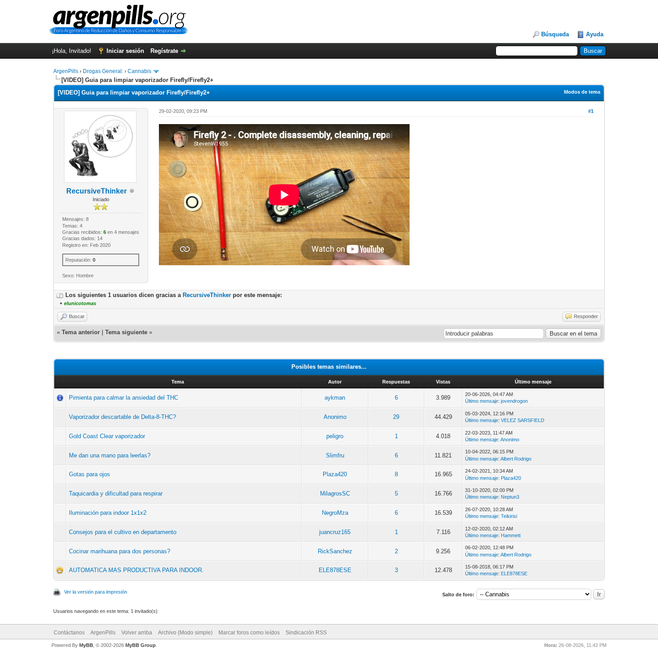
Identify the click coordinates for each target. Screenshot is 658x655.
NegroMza (335, 512)
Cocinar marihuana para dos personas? (119, 551)
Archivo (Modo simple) (185, 632)
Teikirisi (509, 516)
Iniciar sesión (125, 50)
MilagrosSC (335, 493)
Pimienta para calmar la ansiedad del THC (123, 397)
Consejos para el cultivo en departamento (122, 532)
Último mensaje (481, 401)
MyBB (86, 645)
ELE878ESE (335, 570)
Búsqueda (555, 34)
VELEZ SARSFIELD (522, 420)
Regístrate (164, 50)
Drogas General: (103, 71)
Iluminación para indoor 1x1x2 (107, 512)
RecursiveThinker (96, 191)
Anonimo (335, 417)
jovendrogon (514, 401)
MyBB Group (140, 645)
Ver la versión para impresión (95, 592)
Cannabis (139, 71)
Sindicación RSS (306, 632)
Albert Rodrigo (515, 458)
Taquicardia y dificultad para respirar (115, 493)
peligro (334, 436)
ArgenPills (65, 71)
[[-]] (60, 295)
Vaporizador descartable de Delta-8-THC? (122, 417)
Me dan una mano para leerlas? (109, 455)
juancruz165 (334, 532)
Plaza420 (335, 474)
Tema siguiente (126, 332)
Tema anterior (81, 332)
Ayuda (594, 34)
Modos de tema (582, 92)
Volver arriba (136, 632)
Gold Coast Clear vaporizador (107, 436)
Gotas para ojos (89, 474)
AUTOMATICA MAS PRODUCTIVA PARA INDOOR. (136, 570)
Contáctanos (69, 632)
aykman (335, 397)
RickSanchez (335, 551)
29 (396, 417)
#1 (591, 111)
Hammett (511, 535)
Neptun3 (510, 497)
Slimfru (335, 455)
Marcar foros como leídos (249, 632)
